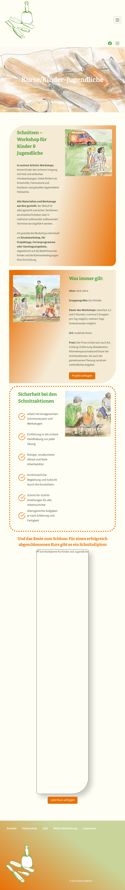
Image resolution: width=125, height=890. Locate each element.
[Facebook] (110, 43)
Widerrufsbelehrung (65, 828)
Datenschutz (29, 828)
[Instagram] (117, 43)
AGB (45, 828)
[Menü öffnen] (117, 20)
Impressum (89, 828)
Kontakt (11, 828)
